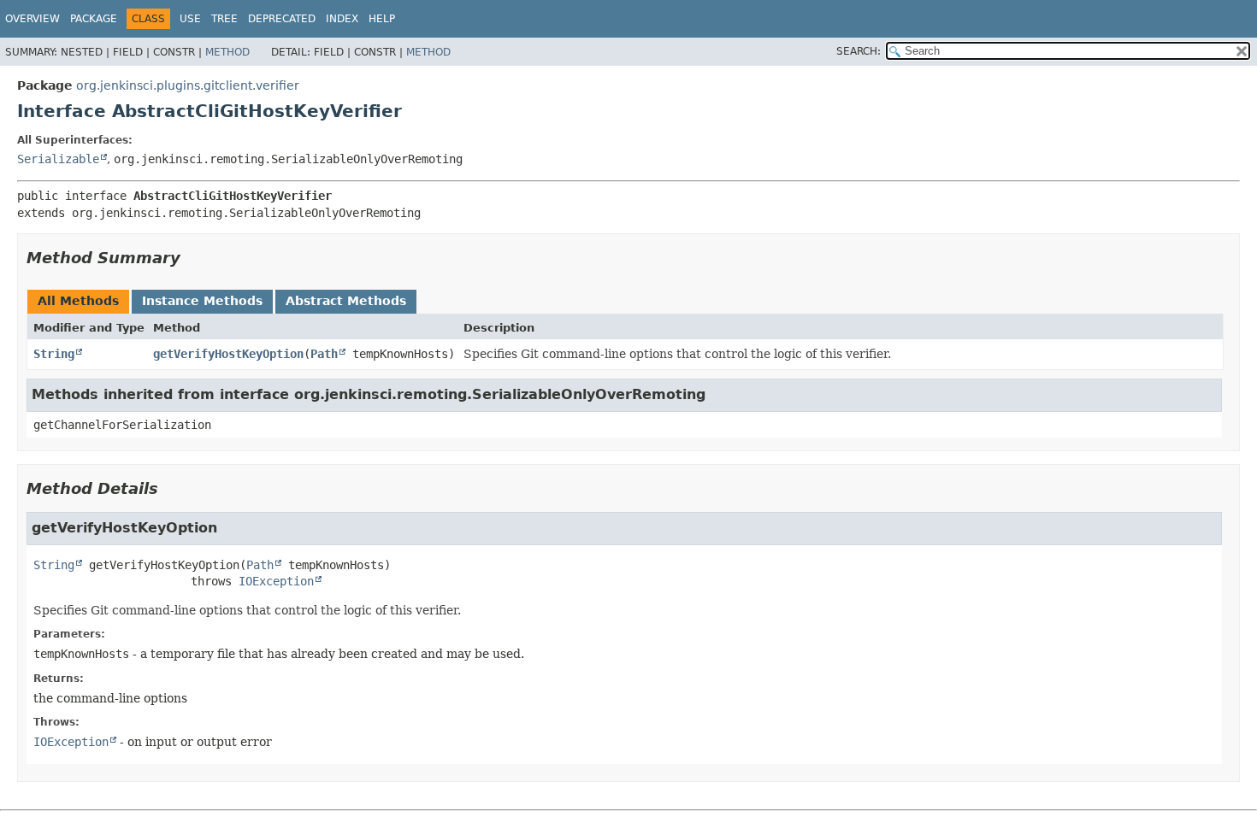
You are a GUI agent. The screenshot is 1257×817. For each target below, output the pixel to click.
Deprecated (282, 19)
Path (324, 354)
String (53, 354)
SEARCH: (858, 51)
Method (227, 52)
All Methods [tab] (78, 301)
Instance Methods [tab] (202, 301)
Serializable (58, 159)
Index (342, 19)
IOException (276, 581)
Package (93, 19)
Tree (224, 19)
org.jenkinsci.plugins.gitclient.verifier (187, 85)
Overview (32, 19)
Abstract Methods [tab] (346, 301)
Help (382, 19)
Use (190, 19)
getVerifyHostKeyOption (228, 354)
